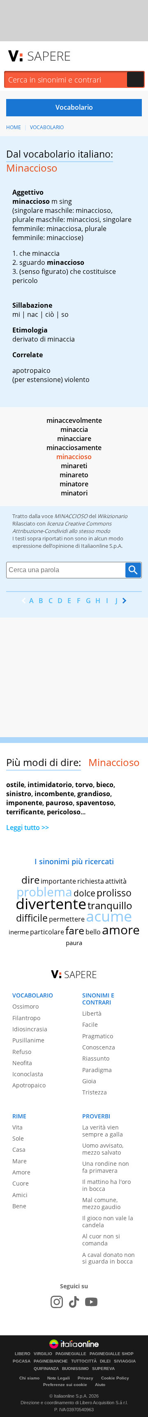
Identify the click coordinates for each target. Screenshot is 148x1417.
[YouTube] (91, 1302)
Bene (19, 1206)
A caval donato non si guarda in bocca (108, 1258)
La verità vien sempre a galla (102, 1130)
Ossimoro (25, 1006)
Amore (21, 1172)
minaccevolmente (74, 420)
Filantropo (26, 1018)
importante (58, 881)
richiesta (90, 881)
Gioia (89, 1081)
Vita (17, 1127)
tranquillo (110, 905)
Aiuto (100, 1384)
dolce (84, 893)
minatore (74, 483)
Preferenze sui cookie (65, 1384)
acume (109, 916)
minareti (74, 465)
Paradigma (97, 1070)
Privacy (85, 1378)
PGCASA (21, 1361)
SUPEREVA (103, 1369)
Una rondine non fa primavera (105, 1167)
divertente (51, 904)
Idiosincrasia (29, 1029)
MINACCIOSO (71, 516)
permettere (67, 919)
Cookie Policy (115, 1378)
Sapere (49, 55)
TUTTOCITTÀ (84, 1361)
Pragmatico (97, 1036)
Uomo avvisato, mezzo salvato (102, 1148)
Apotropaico (29, 1085)
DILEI (105, 1361)
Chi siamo (29, 1378)
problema (44, 891)
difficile (32, 917)
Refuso (21, 1052)
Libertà (92, 1013)
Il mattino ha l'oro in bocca (106, 1185)
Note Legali (58, 1378)
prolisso (114, 892)
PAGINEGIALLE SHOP (112, 1354)
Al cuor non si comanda (101, 1239)
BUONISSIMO (75, 1369)
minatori (74, 492)
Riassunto (95, 1058)
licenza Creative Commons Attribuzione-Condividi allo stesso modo (61, 527)
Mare (19, 1161)
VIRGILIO (43, 1354)
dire (30, 880)
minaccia (74, 429)
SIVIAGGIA (125, 1361)
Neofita (22, 1063)
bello (93, 931)
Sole (18, 1138)
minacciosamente (74, 447)
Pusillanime (28, 1040)
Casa (18, 1149)
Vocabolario (47, 127)
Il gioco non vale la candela (107, 1221)
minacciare (74, 438)
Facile (90, 1024)
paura (74, 942)
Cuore (20, 1183)
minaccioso (74, 456)
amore (121, 929)
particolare (47, 931)
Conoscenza (98, 1047)
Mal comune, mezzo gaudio (101, 1203)
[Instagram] (56, 1302)
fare (74, 930)
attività (116, 881)
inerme (19, 932)
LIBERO (22, 1354)
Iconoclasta (27, 1074)
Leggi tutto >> (27, 827)
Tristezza (94, 1092)
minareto (74, 474)
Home (13, 127)
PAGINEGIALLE (71, 1354)
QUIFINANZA (46, 1369)
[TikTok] (74, 1302)
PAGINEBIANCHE (51, 1361)
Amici (20, 1195)
